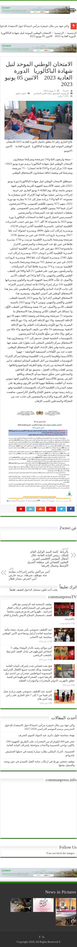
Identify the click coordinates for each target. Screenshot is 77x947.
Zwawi (66, 90)
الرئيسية (72, 32)
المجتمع (56, 93)
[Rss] (43, 937)
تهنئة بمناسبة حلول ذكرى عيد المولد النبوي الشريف (46, 735)
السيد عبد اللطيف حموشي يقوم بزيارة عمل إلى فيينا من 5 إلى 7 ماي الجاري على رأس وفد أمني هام (27, 695)
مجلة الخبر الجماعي (42, 93)
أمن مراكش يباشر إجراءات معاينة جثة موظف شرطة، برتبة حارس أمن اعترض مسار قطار (29, 573)
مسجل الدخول (32, 589)
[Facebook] (39, 937)
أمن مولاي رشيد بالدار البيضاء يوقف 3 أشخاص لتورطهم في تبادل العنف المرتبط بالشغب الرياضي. (29, 651)
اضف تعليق (21, 93)
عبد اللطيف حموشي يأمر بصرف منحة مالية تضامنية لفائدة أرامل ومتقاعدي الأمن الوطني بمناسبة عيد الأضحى (27, 633)
